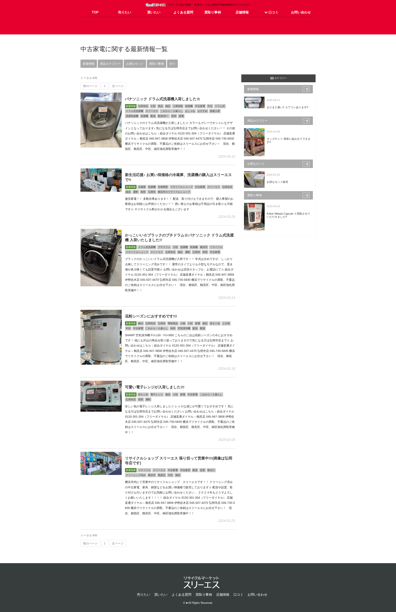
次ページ (118, 86)
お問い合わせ (301, 12)
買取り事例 (212, 12)
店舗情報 (242, 12)
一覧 (306, 89)
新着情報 (88, 63)
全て (172, 63)
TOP (95, 12)
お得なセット (135, 63)
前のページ (90, 86)
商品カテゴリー (110, 63)
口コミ (273, 12)
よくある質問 (183, 12)
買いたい (153, 12)
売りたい (124, 12)
